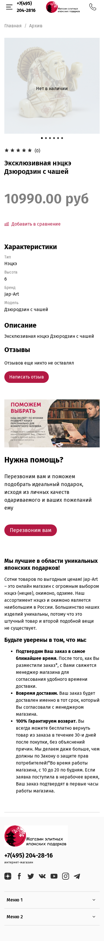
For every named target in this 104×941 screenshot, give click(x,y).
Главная (13, 25)
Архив (35, 25)
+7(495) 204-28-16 (28, 855)
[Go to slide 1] (42, 138)
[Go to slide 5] (58, 138)
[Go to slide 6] (62, 138)
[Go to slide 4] (54, 138)
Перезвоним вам (30, 530)
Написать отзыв (26, 377)
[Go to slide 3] (50, 138)
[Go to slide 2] (46, 138)
